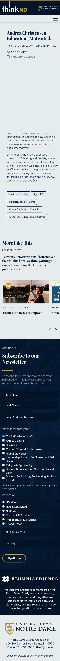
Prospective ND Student (21, 519)
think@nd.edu (44, 647)
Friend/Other (14, 523)
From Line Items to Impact (22, 313)
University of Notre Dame (21, 201)
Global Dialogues (16, 453)
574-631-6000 (24, 647)
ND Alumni (12, 502)
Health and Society (18, 194)
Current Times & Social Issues (24, 449)
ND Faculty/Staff (16, 506)
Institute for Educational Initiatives (31, 45)
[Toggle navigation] (55, 19)
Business (11, 445)
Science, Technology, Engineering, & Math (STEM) (31, 478)
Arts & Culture (15, 440)
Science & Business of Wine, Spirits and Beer (30, 470)
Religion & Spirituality (19, 465)
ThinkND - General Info (20, 436)
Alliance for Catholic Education (24, 209)
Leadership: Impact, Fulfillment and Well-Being (30, 459)
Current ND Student (18, 515)
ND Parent (12, 511)
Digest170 (38, 194)
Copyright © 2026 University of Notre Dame (30, 655)
